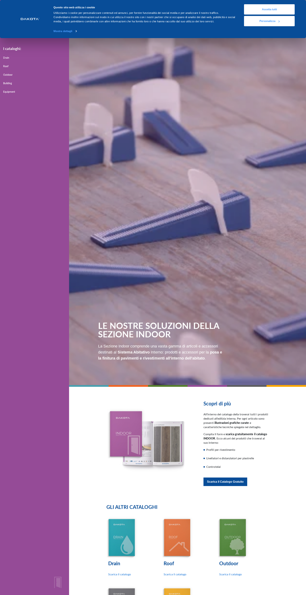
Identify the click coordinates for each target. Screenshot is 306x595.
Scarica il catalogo (119, 574)
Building (7, 83)
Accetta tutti (269, 9)
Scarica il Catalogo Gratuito (225, 481)
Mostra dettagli (62, 31)
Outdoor (8, 75)
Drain (6, 58)
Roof (5, 66)
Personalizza (267, 21)
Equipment (9, 92)
